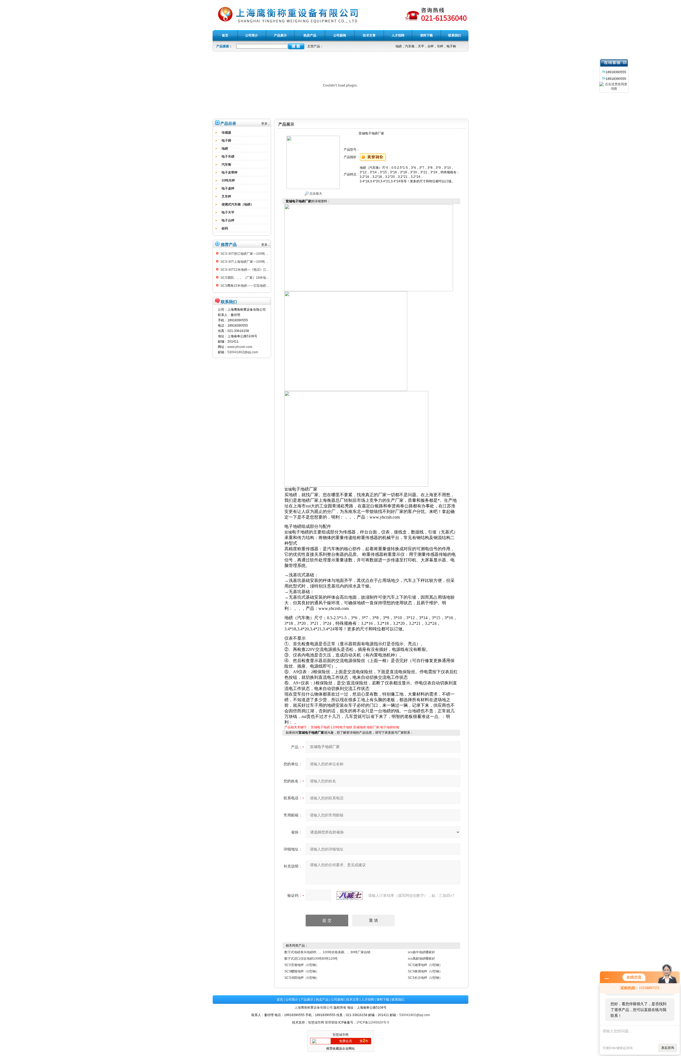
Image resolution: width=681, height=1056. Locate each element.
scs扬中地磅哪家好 (421, 952)
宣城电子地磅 (320, 727)
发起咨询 (667, 1048)
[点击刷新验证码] (349, 895)
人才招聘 (367, 999)
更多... (265, 123)
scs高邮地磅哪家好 (421, 958)
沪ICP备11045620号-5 (372, 1022)
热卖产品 (322, 999)
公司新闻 (337, 999)
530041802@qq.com (242, 352)
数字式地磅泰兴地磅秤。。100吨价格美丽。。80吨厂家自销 (327, 952)
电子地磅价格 (389, 727)
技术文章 (352, 999)
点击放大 (315, 193)
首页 (280, 999)
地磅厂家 (373, 727)
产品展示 (307, 999)
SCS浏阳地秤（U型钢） (301, 978)
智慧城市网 (316, 1022)
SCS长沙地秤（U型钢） (425, 978)
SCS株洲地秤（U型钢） (425, 971)
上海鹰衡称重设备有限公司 (313, 1007)
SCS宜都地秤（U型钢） (301, 965)
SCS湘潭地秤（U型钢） (425, 965)
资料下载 (382, 999)
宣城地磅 (359, 727)
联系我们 (398, 999)
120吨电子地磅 (341, 727)
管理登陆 (331, 1022)
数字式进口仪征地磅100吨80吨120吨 (311, 958)
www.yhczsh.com (239, 347)
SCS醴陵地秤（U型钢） (301, 971)
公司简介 (291, 999)
